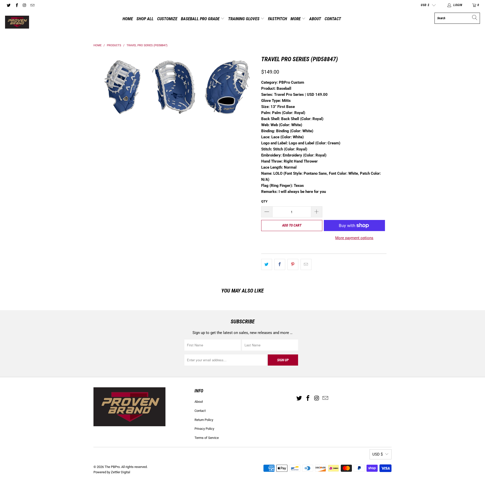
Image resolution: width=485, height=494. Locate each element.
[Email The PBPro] (32, 5)
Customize (167, 18)
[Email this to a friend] (306, 264)
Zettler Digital (120, 472)
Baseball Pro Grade (201, 18)
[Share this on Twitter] (266, 264)
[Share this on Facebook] (279, 264)
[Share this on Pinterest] (292, 264)
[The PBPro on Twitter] (8, 5)
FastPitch (277, 18)
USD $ (425, 5)
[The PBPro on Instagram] (24, 5)
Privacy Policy (204, 429)
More (296, 18)
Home (128, 18)
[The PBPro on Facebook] (16, 5)
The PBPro (112, 467)
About (315, 18)
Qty (264, 201)
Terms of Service (207, 438)
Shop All (145, 18)
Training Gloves (244, 18)
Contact (333, 18)
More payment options (354, 238)
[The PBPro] (17, 22)
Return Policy (204, 420)
